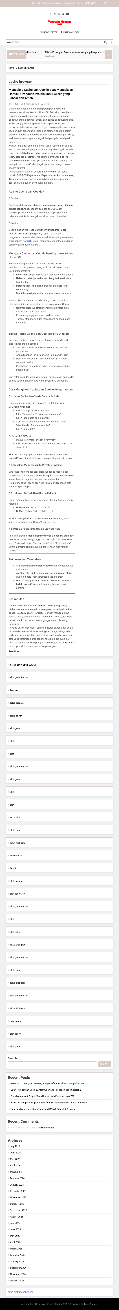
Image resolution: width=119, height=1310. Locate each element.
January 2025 (17, 1261)
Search (12, 1058)
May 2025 (15, 1236)
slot (12, 741)
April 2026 (15, 1165)
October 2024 (17, 1280)
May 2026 (15, 1159)
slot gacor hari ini (19, 677)
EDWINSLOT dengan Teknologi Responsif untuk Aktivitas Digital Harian (47, 1083)
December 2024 (18, 1267)
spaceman (15, 1021)
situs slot (15, 817)
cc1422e (15, 103)
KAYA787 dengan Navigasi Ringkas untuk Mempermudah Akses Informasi (58, 6)
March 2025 (16, 1248)
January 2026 (17, 1184)
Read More (14, 651)
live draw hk (16, 855)
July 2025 (15, 1223)
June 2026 (15, 1152)
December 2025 (18, 1191)
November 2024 (18, 1274)
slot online (15, 932)
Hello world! (47, 1127)
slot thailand (16, 881)
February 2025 (17, 1255)
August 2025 (16, 1216)
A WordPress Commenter (23, 1127)
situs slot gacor (18, 843)
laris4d (13, 868)
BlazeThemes (91, 1304)
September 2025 (18, 1210)
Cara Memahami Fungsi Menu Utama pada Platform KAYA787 (42, 1096)
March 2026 (16, 1172)
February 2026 (17, 1178)
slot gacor (15, 728)
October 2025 (17, 1204)
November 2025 (18, 1197)
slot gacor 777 (17, 893)
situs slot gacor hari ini (20, 1292)
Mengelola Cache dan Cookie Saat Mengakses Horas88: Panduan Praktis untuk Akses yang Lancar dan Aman (41, 94)
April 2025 (15, 1242)
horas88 (28, 240)
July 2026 (15, 1146)
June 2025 (15, 1229)
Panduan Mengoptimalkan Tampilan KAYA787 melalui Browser (43, 1109)
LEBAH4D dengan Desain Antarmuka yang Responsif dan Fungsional (73, 52)
